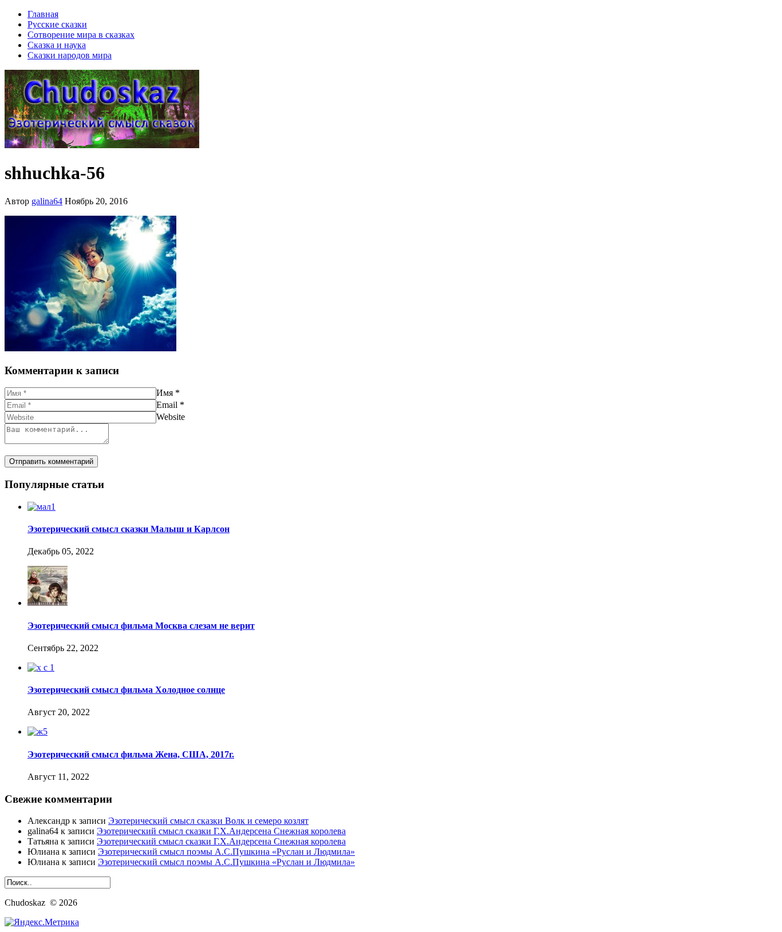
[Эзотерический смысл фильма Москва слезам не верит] (47, 603)
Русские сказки (57, 24)
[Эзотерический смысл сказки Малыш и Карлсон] (41, 506)
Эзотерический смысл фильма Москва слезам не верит (141, 625)
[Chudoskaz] (102, 145)
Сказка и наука (56, 45)
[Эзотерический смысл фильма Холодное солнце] (40, 667)
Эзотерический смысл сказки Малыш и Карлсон (128, 529)
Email (166, 405)
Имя (164, 393)
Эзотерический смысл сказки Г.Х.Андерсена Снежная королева (221, 831)
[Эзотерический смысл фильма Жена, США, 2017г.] (37, 731)
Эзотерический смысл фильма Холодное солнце (126, 690)
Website (170, 417)
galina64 (46, 201)
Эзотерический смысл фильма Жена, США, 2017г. (130, 754)
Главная (42, 14)
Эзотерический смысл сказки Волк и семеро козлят (208, 821)
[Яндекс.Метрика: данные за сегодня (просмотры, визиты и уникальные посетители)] (42, 922)
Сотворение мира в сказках (81, 34)
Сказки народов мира (69, 55)
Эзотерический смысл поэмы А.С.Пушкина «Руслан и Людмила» (226, 851)
